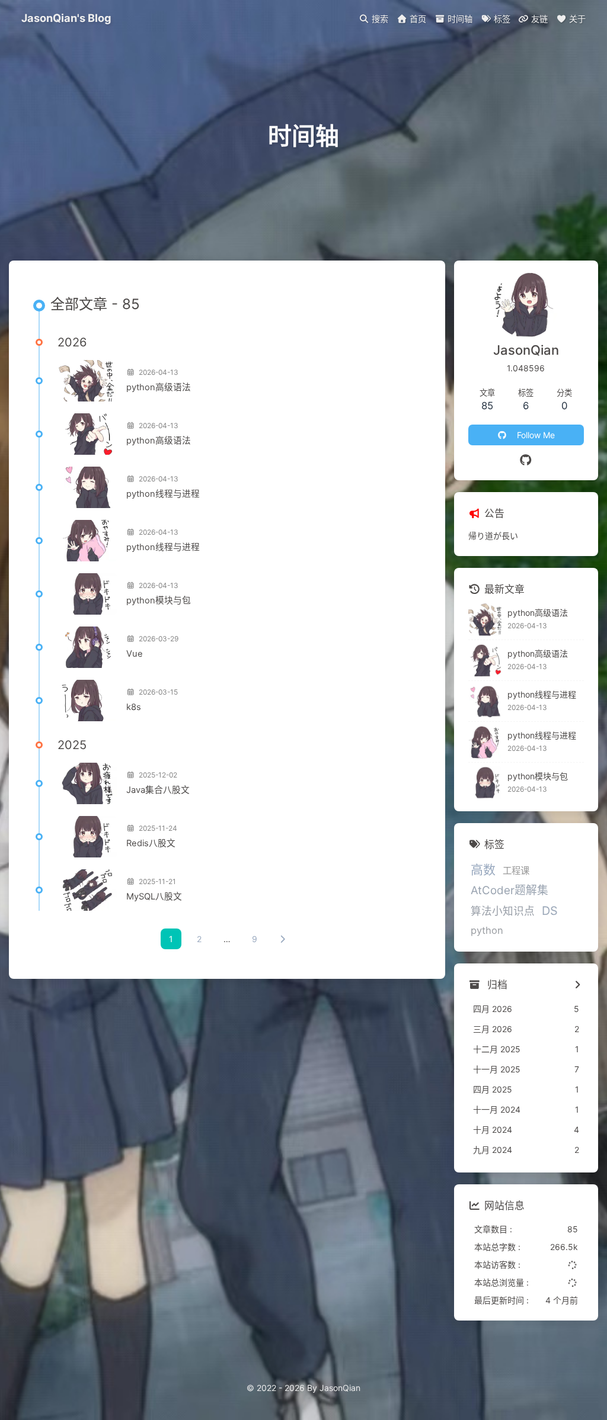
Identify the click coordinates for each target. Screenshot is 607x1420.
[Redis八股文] (87, 836)
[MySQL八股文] (87, 890)
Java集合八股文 (158, 790)
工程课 (516, 870)
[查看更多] (577, 985)
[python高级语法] (87, 380)
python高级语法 (158, 387)
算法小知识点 (503, 911)
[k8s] (87, 700)
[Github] (526, 460)
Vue (134, 653)
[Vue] (87, 647)
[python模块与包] (87, 594)
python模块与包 (158, 600)
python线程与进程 (163, 494)
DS (550, 911)
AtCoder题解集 (509, 890)
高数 (483, 869)
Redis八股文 (150, 843)
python (487, 930)
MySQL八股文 (154, 896)
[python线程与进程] (87, 487)
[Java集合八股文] (87, 783)
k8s (133, 707)
